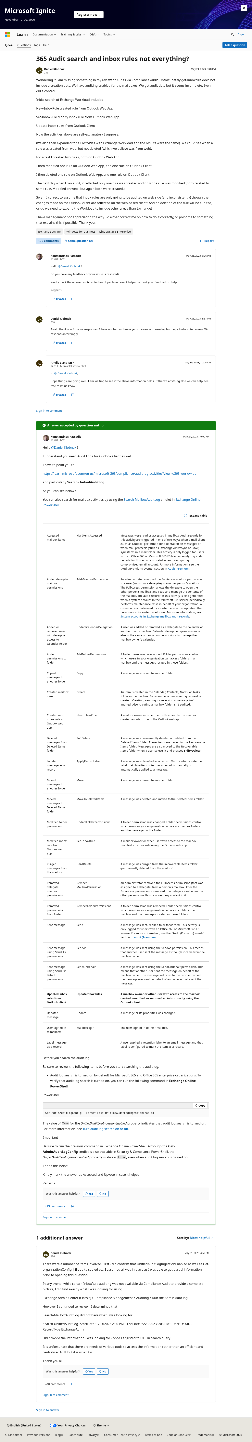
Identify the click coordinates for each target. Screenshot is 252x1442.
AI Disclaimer (13, 1435)
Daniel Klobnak (54, 69)
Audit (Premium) (178, 568)
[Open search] (232, 34)
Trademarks (204, 1435)
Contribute (76, 1435)
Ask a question (235, 45)
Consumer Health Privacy (120, 1435)
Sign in (242, 34)
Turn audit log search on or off (105, 1129)
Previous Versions (38, 1435)
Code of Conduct (178, 1435)
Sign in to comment (49, 410)
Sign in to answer (47, 1410)
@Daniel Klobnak (69, 266)
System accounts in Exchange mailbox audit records (154, 616)
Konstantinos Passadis (66, 256)
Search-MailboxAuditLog (142, 499)
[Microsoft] (7, 34)
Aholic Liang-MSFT (63, 362)
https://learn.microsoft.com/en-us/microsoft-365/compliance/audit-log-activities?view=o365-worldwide (119, 473)
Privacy (92, 1435)
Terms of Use (153, 1435)
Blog (58, 1435)
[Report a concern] (72, 299)
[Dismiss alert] (244, 8)
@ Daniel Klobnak (65, 373)
